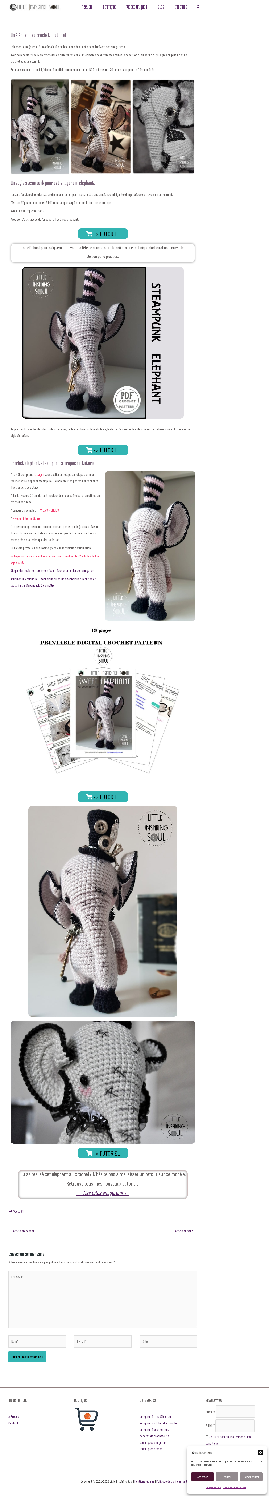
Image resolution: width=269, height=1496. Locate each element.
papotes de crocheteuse (154, 1436)
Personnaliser (251, 1477)
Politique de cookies (213, 1487)
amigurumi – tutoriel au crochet (159, 1423)
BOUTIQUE (109, 7)
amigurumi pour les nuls (154, 1429)
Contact (13, 1423)
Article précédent (21, 1231)
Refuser (227, 1477)
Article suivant (186, 1231)
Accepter (202, 1477)
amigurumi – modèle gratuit (157, 1416)
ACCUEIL (87, 7)
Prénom (210, 1411)
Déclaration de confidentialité (234, 1487)
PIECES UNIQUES (136, 7)
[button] (260, 1452)
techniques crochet (152, 1449)
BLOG (161, 7)
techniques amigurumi (153, 1442)
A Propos (13, 1416)
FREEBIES (181, 7)
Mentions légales (144, 1481)
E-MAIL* (210, 1425)
